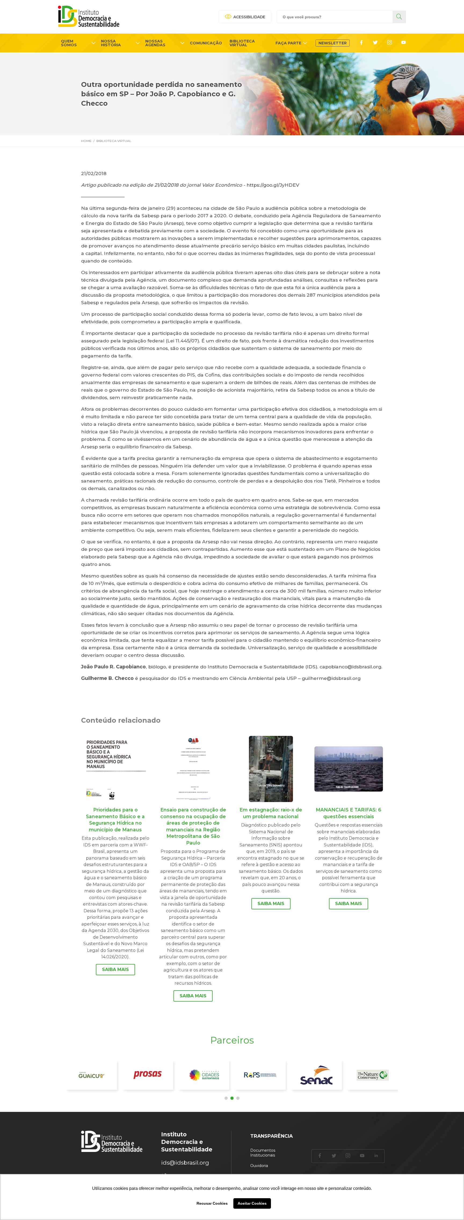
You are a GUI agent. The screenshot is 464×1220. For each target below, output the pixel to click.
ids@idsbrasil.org (185, 1162)
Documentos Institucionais (262, 1153)
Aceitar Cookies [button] (252, 1203)
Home (86, 141)
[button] (226, 1098)
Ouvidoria (259, 1165)
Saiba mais (115, 969)
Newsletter (332, 43)
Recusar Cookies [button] (212, 1203)
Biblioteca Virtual (113, 141)
